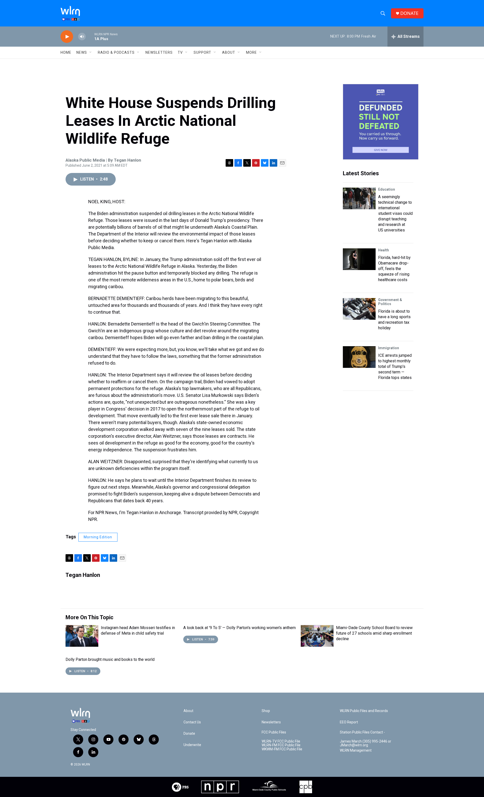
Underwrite (192, 745)
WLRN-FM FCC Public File (281, 745)
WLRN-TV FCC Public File (281, 741)
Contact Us (192, 722)
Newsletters (159, 52)
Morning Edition (98, 537)
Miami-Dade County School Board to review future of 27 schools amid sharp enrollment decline (374, 633)
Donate (189, 733)
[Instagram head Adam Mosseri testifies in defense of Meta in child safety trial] (82, 636)
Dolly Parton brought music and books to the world (110, 659)
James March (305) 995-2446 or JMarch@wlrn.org (365, 743)
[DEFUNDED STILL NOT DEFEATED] (380, 121)
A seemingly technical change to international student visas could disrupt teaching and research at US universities (395, 213)
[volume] (82, 36)
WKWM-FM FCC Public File (282, 749)
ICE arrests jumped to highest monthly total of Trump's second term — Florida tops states (395, 366)
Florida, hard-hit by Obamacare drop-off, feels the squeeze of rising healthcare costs (394, 268)
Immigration (388, 348)
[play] (67, 37)
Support (202, 52)
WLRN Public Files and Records (364, 711)
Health (383, 250)
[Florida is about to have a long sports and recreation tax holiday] (359, 309)
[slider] (90, 36)
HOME (65, 52)
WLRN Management (356, 750)
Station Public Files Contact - (362, 732)
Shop (266, 711)
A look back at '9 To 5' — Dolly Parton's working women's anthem (239, 627)
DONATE (409, 13)
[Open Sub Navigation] (91, 52)
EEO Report (349, 722)
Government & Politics (390, 302)
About (228, 52)
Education (386, 189)
